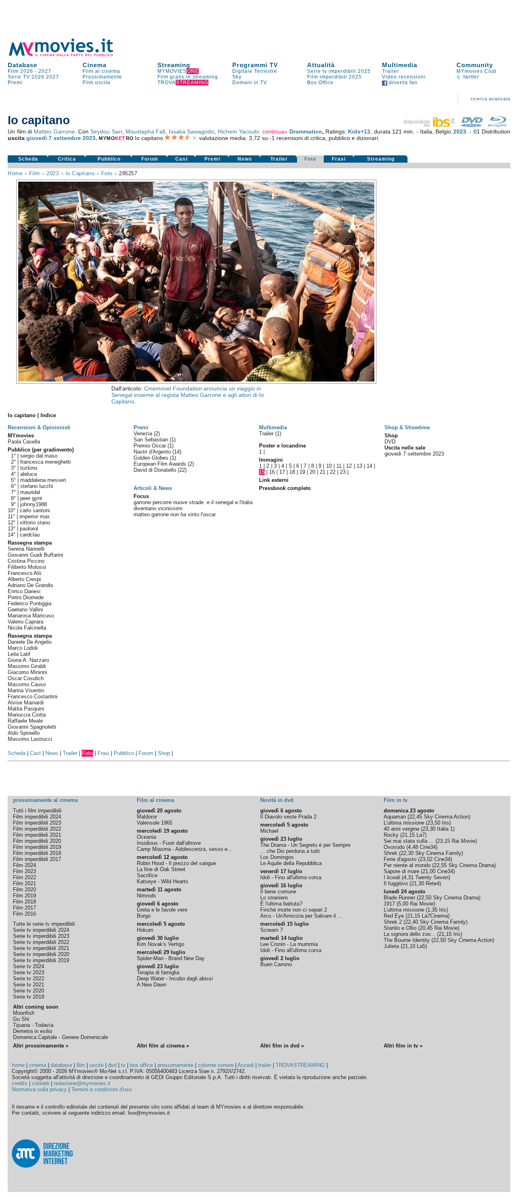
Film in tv (396, 800)
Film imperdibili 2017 (37, 859)
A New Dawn (151, 985)
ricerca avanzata (490, 98)
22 (332, 472)
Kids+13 (359, 131)
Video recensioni (404, 77)
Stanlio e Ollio (400, 928)
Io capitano (80, 173)
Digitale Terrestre (254, 71)
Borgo (144, 916)
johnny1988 (33, 504)
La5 (421, 946)
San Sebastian (152, 440)
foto (107, 173)
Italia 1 (445, 829)
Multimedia (399, 64)
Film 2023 (24, 871)
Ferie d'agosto (400, 859)
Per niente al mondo (407, 865)
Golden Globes (152, 458)
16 (272, 472)
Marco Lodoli (23, 648)
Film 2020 (24, 889)
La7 (420, 835)
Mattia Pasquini (26, 709)
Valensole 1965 (154, 823)
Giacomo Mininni (27, 672)
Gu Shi (21, 1019)
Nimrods (146, 896)
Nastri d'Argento (153, 452)
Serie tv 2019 (28, 997)
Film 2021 (24, 883)
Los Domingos (277, 857)
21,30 (417, 883)
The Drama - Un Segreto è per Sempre (305, 845)
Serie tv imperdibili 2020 (41, 954)
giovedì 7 (39, 138)
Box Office (320, 82)
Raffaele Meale (25, 721)
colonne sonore (216, 1065)
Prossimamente (102, 77)
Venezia (144, 433)
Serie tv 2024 (28, 966)
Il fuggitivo (396, 883)
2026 (38, 77)
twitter (470, 77)
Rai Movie (463, 841)
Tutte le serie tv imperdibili (44, 924)
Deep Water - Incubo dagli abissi (175, 978)
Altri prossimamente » (40, 1046)
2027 (44, 71)
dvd (112, 1065)
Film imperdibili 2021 (37, 835)
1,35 (432, 910)
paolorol (29, 529)
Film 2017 (24, 908)
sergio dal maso (38, 456)
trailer (264, 1065)
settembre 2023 (74, 138)
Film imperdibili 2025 (334, 77)
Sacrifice (147, 875)
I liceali (392, 877)
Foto (310, 159)
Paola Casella (24, 442)
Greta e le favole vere (162, 910)
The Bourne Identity (407, 940)
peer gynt (31, 498)
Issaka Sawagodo (191, 131)
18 (292, 472)
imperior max (34, 516)
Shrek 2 (393, 922)
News (245, 159)
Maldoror (147, 817)
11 (339, 466)
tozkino (28, 468)
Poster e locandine (282, 446)
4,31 (408, 877)
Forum (149, 159)
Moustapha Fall (145, 131)
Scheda (28, 159)
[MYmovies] (68, 55)
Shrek (390, 853)
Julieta (391, 946)
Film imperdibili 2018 (37, 853)
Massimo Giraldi (27, 666)
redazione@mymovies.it (82, 1083)
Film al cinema (101, 71)
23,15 (443, 841)
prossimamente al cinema (45, 800)
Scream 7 (271, 930)
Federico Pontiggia (29, 603)
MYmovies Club (476, 71)
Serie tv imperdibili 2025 (339, 71)
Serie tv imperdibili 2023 (41, 936)
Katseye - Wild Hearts (162, 881)
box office (141, 1065)
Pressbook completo (285, 488)
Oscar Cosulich (26, 678)
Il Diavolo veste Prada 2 (288, 817)
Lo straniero (274, 898)
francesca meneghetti (45, 462)
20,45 (426, 928)
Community (474, 64)
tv (123, 1065)
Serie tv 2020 (28, 991)
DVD (389, 442)
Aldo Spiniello (24, 733)
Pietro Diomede (26, 597)
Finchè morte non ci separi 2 (293, 910)
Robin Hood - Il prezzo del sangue (176, 863)
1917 (389, 904)
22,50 (424, 898)
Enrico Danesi (24, 591)
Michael (269, 831)
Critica (67, 159)
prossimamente (175, 1065)
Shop (164, 753)
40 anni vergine (401, 829)
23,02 (426, 859)
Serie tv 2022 (28, 978)
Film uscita (96, 82)
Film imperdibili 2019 (37, 847)
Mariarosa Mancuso (31, 616)
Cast (181, 159)
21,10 (408, 946)
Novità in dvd (276, 800)
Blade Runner (399, 898)
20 (312, 472)
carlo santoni (35, 510)
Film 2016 (24, 914)
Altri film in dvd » (282, 1046)
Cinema (94, 64)
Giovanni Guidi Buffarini (35, 555)
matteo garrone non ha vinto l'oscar (175, 514)
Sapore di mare (401, 871)
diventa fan (402, 82)
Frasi (339, 159)
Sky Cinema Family (438, 853)
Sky (237, 77)
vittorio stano (35, 523)
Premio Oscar (151, 446)
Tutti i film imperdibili (37, 811)
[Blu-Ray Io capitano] (497, 125)
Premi (15, 82)
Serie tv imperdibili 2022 (41, 942)
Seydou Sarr (106, 131)
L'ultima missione (404, 823)
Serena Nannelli (26, 549)
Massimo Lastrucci (30, 739)
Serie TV (19, 77)
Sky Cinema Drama (471, 865)
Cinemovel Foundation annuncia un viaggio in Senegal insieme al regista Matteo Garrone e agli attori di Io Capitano (187, 395)
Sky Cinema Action (446, 817)
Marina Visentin (26, 690)
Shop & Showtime (407, 427)
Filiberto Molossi (27, 567)
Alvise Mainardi (26, 703)
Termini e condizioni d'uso (101, 1089)
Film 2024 (24, 865)
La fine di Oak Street (161, 869)
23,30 (428, 829)
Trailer (390, 71)
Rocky (391, 835)
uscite (96, 1065)
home (18, 1065)
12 (349, 466)
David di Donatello (156, 470)
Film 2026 (20, 71)
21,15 (408, 835)
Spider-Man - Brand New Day (171, 958)
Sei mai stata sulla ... (409, 841)
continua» (274, 131)
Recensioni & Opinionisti (39, 427)
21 (322, 472)
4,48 (413, 847)
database (61, 1065)
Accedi (246, 1065)
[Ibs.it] (429, 125)
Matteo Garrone (54, 131)
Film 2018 (24, 902)
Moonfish (23, 1013)
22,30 (407, 853)
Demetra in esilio (32, 1031)
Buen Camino (276, 964)
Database (22, 64)
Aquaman (395, 817)
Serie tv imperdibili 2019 (41, 960)
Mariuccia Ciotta (27, 715)
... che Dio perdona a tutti (290, 851)
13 (359, 466)
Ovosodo (394, 847)
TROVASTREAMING (300, 1065)
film (34, 173)
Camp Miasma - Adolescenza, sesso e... (184, 849)
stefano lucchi (36, 486)
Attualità (321, 64)
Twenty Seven (431, 877)
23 (343, 472)
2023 (459, 131)
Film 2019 (24, 896)
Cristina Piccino (26, 561)
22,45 (415, 817)
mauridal (30, 492)
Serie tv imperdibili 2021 (41, 948)
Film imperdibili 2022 (37, 829)
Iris (445, 823)
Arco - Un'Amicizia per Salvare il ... (301, 916)
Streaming (173, 64)
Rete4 (432, 883)
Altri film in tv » (403, 1046)
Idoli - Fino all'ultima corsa (290, 877)
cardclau (30, 535)
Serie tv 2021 (28, 985)
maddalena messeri (43, 480)
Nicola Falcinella (27, 628)
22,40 (411, 922)
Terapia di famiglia (158, 972)
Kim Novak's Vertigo (160, 944)
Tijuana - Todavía (33, 1025)
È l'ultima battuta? (281, 904)
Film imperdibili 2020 (37, 841)
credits (20, 1083)
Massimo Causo (27, 684)
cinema (37, 1065)
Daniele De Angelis (30, 642)
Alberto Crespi (24, 579)
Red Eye (394, 916)
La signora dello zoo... (409, 934)
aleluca (28, 474)
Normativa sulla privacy (39, 1089)
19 (302, 472)
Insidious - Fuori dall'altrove (169, 843)
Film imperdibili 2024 (37, 817)
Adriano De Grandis (30, 585)
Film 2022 (24, 877)
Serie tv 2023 (28, 972)
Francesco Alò (24, 573)
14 (369, 466)
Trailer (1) (270, 433)
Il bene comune (278, 892)
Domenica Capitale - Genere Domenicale (60, 1037)
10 (329, 466)
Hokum (145, 930)
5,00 (403, 904)
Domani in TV (249, 82)
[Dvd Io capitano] (472, 125)
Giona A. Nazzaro (28, 660)
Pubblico (109, 159)
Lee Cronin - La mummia (289, 944)
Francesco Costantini (32, 696)
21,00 (428, 871)
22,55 (440, 865)
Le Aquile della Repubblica (291, 863)
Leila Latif (19, 654)
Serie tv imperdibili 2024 (41, 930)
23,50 (433, 823)
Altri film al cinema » (163, 1046)
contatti (40, 1083)
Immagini (271, 460)
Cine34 (428, 847)
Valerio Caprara (25, 622)
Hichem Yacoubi (238, 131)
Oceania (146, 837)
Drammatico (305, 131)
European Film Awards (161, 464)
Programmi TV (255, 64)
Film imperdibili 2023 (37, 823)
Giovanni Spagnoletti (32, 727)
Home (15, 173)
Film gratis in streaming (187, 77)
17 (282, 472)
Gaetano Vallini (25, 609)
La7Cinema (435, 916)
